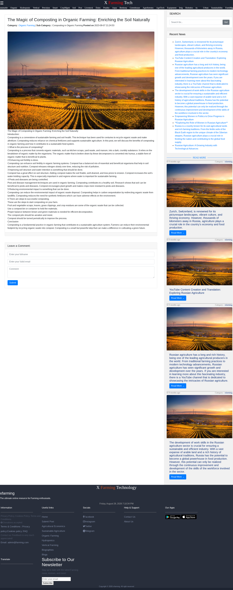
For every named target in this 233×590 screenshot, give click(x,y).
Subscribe (48, 583)
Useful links (48, 507)
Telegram (89, 531)
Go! (226, 22)
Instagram (90, 521)
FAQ (25, 531)
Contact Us (129, 516)
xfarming (228, 161)
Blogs (44, 554)
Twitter (88, 526)
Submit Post (48, 521)
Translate (5, 559)
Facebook (89, 516)
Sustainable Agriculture (53, 531)
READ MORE (199, 158)
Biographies (48, 549)
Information (6, 507)
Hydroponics (48, 540)
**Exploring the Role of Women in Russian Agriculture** (201, 123)
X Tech (118, 2)
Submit (12, 283)
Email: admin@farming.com (15, 542)
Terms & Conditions (11, 526)
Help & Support (131, 507)
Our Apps (170, 507)
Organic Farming (27, 25)
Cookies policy (14, 531)
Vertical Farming (50, 545)
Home (45, 516)
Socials (86, 507)
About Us (128, 521)
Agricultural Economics (53, 526)
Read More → (177, 233)
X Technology (116, 487)
